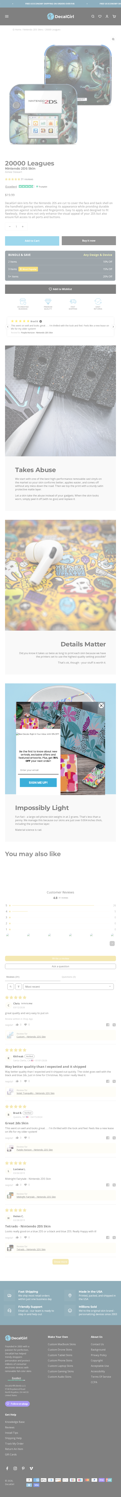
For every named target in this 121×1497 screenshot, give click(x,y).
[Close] (101, 705)
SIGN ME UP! (38, 782)
